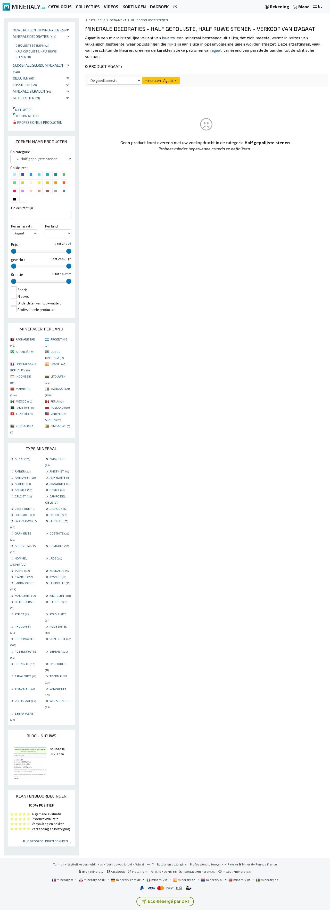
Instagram (139, 871)
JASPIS (22, 570)
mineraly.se (269, 879)
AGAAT (22, 459)
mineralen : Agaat (159, 80)
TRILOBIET (25, 688)
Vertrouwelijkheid (119, 864)
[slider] (13, 251)
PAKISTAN (25, 407)
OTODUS (58, 601)
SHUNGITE (25, 664)
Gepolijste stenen (32, 45)
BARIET (57, 490)
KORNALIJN (59, 570)
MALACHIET (25, 595)
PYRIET (22, 614)
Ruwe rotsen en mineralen (39, 30)
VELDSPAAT (25, 701)
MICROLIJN (60, 595)
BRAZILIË (25, 351)
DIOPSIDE (58, 508)
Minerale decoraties (34, 36)
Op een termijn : (23, 208)
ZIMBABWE (60, 426)
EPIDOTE (58, 515)
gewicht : (18, 260)
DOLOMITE (25, 515)
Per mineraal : (21, 226)
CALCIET (23, 496)
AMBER (22, 471)
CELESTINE (25, 508)
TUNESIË (24, 413)
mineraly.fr (65, 879)
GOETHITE (59, 533)
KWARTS (24, 577)
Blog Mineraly (92, 871)
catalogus (97, 20)
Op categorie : (20, 152)
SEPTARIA (59, 651)
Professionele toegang (207, 864)
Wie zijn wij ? (144, 864)
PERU (57, 401)
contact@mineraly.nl (199, 871)
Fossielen (25, 85)
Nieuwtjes (22, 110)
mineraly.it (159, 879)
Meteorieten (26, 98)
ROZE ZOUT (60, 639)
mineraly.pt (242, 879)
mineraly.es (186, 879)
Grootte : (17, 275)
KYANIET (58, 577)
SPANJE (58, 364)
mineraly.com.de (128, 879)
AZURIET (23, 490)
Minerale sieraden (33, 91)
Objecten (24, 78)
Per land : (52, 226)
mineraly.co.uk (94, 879)
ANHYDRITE (60, 477)
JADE (56, 558)
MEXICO (24, 401)
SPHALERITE (25, 676)
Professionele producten (39, 122)
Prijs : (15, 244)
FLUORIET (59, 521)
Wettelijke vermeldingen (85, 864)
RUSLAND (60, 407)
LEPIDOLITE (60, 583)
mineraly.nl (214, 879)
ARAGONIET (60, 483)
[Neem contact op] (175, 7)
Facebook (117, 871)
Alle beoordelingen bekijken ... (46, 841)
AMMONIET (25, 477)
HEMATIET (59, 546)
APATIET (23, 483)
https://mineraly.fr (238, 871)
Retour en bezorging (172, 864)
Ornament (118, 20)
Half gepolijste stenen (149, 20)
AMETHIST (59, 471)
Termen (58, 864)
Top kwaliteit (26, 116)
